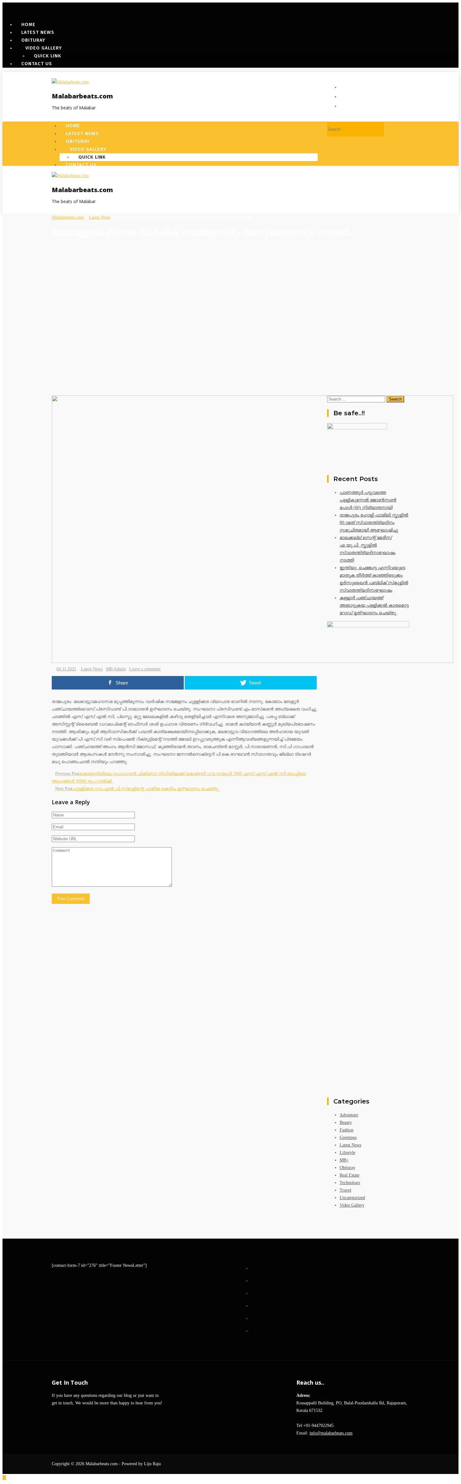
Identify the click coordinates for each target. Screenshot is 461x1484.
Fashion (346, 1130)
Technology (350, 1182)
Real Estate (349, 1175)
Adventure (349, 1115)
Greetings (348, 1137)
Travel (345, 1190)
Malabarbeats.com (82, 96)
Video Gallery (352, 1205)
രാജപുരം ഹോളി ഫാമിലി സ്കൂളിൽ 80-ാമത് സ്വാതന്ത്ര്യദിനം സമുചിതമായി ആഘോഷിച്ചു (374, 522)
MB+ (344, 1160)
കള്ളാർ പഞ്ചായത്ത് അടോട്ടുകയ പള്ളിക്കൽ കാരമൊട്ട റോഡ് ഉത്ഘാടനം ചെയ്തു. (374, 605)
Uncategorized (352, 1197)
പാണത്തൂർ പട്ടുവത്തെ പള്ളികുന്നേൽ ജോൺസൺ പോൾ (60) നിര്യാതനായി (368, 500)
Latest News (92, 669)
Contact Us (36, 63)
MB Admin (116, 669)
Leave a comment (145, 669)
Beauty (346, 1122)
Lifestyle (347, 1152)
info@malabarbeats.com (331, 1433)
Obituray (347, 1167)
